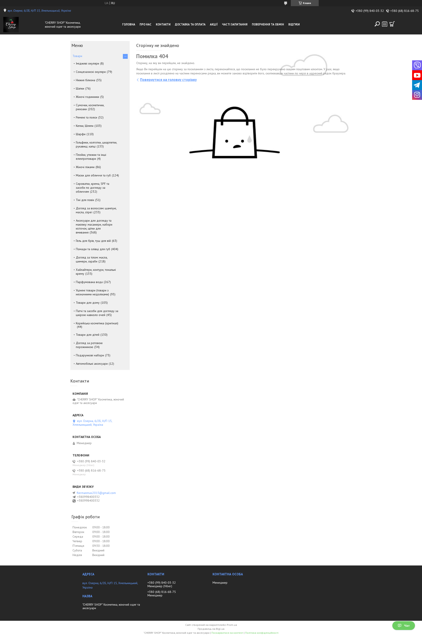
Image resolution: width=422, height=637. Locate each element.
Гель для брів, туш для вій (93, 241)
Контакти (163, 24)
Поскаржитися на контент (227, 632)
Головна (128, 24)
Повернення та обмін (268, 24)
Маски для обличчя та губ (93, 175)
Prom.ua (232, 624)
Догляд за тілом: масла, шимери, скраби (91, 259)
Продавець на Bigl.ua (211, 628)
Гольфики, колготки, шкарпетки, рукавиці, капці (96, 144)
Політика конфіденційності (261, 632)
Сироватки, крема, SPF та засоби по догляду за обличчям (92, 188)
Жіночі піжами (85, 167)
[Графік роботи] (384, 24)
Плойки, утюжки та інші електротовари (91, 157)
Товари (77, 56)
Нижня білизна (85, 80)
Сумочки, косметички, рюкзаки (90, 107)
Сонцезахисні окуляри (91, 72)
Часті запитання (234, 24)
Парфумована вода (89, 282)
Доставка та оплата (190, 24)
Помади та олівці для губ (93, 249)
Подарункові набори (90, 355)
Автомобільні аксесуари (92, 364)
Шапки (80, 88)
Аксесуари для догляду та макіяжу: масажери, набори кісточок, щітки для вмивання (94, 226)
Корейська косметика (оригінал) (97, 323)
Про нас (145, 24)
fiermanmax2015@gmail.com (96, 493)
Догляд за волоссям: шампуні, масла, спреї (96, 210)
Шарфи (80, 134)
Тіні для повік (85, 200)
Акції (214, 24)
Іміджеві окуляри (87, 63)
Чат (407, 625)
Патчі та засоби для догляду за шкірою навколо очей (97, 313)
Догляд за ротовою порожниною (89, 345)
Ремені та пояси (86, 117)
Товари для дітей (87, 335)
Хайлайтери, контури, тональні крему (96, 272)
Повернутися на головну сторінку (168, 79)
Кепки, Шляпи (84, 126)
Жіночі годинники (87, 97)
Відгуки (294, 24)
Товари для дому (88, 303)
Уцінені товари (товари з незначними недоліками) (92, 292)
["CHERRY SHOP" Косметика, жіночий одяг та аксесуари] (22, 24)
